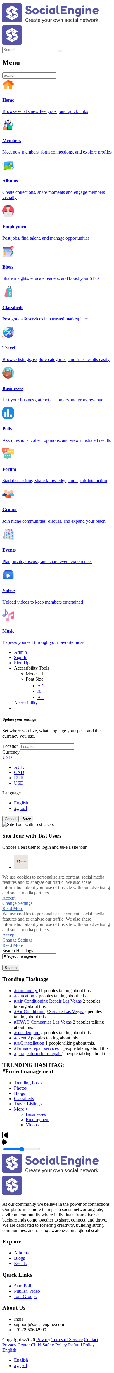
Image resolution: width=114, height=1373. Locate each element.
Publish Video (27, 1291)
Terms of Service (67, 1339)
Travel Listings (28, 1103)
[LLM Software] (21, 862)
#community (26, 990)
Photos (20, 1087)
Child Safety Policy (49, 1344)
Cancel (10, 819)
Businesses (36, 1114)
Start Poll (22, 1285)
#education (24, 995)
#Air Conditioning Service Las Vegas (49, 1011)
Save (26, 819)
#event (20, 1037)
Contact (91, 1339)
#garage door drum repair (38, 1053)
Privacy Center (16, 1344)
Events (20, 1263)
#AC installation (29, 1043)
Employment (37, 1119)
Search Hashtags (17, 950)
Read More (12, 908)
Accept (8, 897)
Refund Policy (81, 1344)
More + (21, 1109)
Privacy (43, 1339)
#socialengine (27, 1032)
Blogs (19, 1093)
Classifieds (24, 1098)
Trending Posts (28, 1082)
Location (10, 746)
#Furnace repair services (37, 1048)
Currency (11, 752)
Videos (32, 1124)
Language (11, 792)
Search (11, 968)
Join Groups (25, 1296)
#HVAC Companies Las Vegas (43, 1022)
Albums (21, 1252)
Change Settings (17, 903)
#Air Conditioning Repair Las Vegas (48, 1001)
